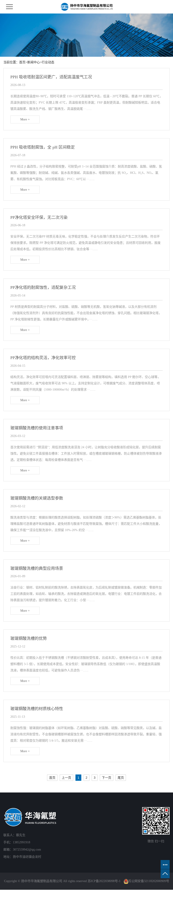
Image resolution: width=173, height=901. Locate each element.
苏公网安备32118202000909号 (148, 881)
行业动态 (48, 62)
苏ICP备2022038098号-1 (104, 881)
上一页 (66, 777)
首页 (22, 62)
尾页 (121, 777)
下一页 (106, 777)
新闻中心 (33, 62)
